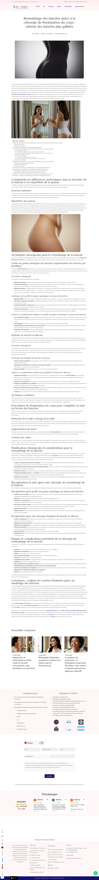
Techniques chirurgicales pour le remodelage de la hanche (27, 147)
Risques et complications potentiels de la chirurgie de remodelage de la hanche (32, 174)
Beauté (59, 6)
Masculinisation (79, 6)
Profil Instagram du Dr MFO (22, 603)
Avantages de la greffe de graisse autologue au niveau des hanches (30, 151)
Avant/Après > (2, 874)
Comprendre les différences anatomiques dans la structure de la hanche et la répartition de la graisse (37, 142)
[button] (38, 6)
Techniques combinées (20, 159)
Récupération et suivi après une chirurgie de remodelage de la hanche (30, 169)
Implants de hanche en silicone (22, 154)
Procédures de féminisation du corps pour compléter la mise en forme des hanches (33, 161)
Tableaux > (2, 853)
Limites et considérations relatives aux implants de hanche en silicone (31, 158)
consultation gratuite (52, 610)
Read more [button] (36, 811)
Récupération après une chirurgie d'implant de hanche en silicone (30, 172)
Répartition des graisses (20, 145)
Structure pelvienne (19, 144)
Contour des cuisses (19, 166)
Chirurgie (51, 6)
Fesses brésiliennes (56, 432)
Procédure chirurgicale (21, 150)
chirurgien (55, 455)
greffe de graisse (22, 269)
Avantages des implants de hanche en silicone (26, 157)
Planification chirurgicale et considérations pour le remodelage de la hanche (32, 167)
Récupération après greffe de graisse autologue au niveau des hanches (31, 170)
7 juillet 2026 (42, 655)
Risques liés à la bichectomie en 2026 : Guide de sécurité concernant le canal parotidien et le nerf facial (24, 663)
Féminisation (68, 6)
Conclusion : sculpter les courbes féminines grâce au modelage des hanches (31, 175)
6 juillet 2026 (68, 655)
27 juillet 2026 (16, 655)
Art (44, 6)
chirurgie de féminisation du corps (21, 94)
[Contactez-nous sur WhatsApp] (96, 873)
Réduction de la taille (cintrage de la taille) (24, 163)
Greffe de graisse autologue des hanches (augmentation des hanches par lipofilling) (34, 149)
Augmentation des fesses (21, 164)
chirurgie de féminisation (31, 605)
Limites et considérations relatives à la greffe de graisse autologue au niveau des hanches (35, 153)
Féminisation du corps (61, 33)
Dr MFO (38, 6)
